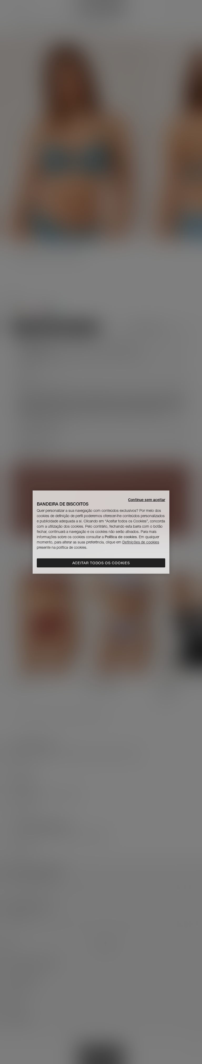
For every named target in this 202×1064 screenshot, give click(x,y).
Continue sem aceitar (146, 499)
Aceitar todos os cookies (101, 563)
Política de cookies (121, 537)
